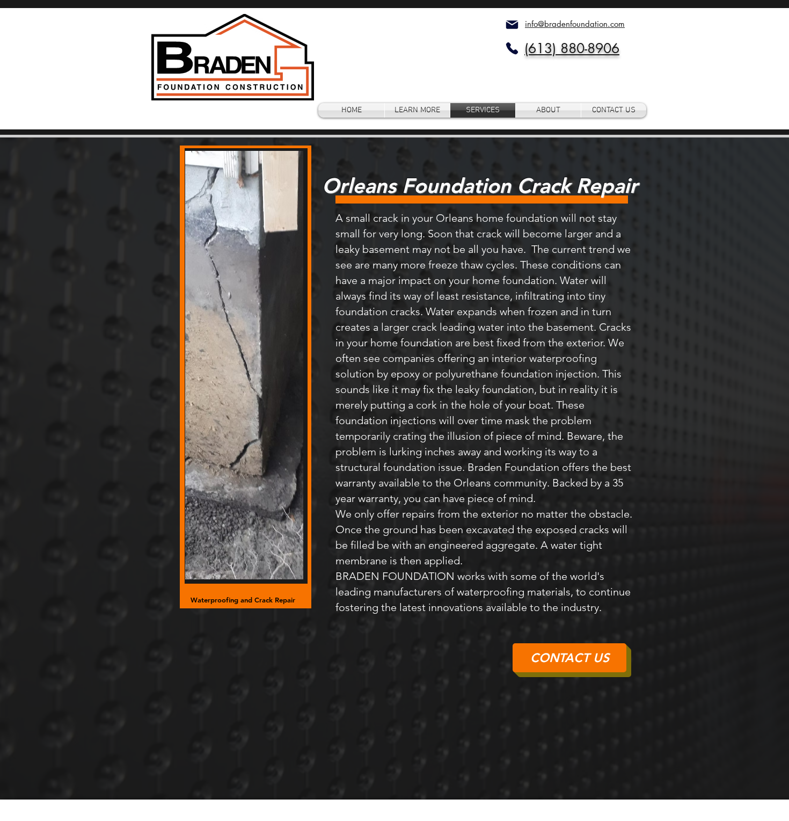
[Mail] (512, 25)
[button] (417, 110)
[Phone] (512, 48)
